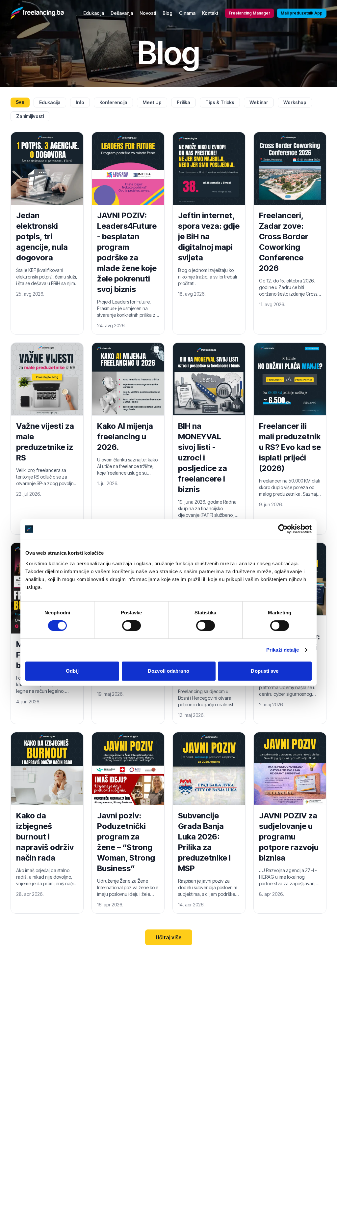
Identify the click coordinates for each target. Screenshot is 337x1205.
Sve (20, 102)
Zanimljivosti (30, 116)
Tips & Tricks (219, 102)
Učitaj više (169, 937)
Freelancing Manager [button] (249, 13)
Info (80, 102)
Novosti (148, 13)
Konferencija (113, 102)
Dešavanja (122, 13)
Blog (167, 13)
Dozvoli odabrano (168, 671)
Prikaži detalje (282, 650)
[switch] (131, 625)
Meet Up (152, 102)
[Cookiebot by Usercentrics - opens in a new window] (283, 529)
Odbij (72, 671)
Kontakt (210, 13)
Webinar (258, 102)
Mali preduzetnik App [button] (302, 13)
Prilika (183, 102)
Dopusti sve (264, 671)
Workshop (294, 102)
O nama (187, 13)
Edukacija (93, 13)
